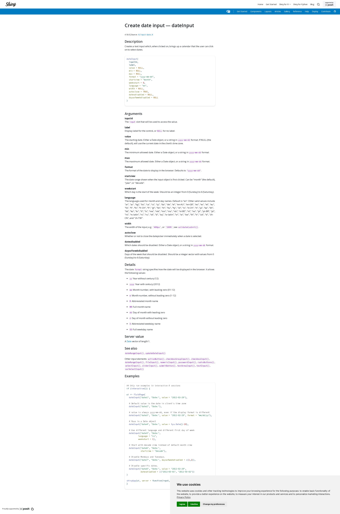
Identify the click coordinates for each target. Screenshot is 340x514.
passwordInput (186, 362)
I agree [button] (182, 504)
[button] (285, 4)
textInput (202, 365)
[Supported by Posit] (329, 4)
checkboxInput (198, 359)
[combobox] (318, 4)
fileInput (151, 362)
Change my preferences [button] (214, 504)
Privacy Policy (184, 497)
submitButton (166, 365)
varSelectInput (133, 369)
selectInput (131, 365)
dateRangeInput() (134, 353)
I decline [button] (194, 504)
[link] (184, 497)
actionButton (155, 359)
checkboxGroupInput (176, 359)
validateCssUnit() (188, 227)
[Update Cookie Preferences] (32, 509)
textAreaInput (184, 365)
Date (129, 341)
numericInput (167, 362)
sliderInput (148, 365)
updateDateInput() (155, 353)
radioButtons (205, 362)
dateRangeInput (133, 362)
